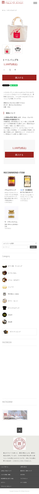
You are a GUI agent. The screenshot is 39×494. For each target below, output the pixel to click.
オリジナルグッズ (12, 10)
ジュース (11, 287)
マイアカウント (24, 478)
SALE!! (10, 315)
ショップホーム (4, 466)
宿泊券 (10, 322)
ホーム (3, 10)
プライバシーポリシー (6, 486)
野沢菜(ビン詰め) (13, 294)
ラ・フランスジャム (11, 222)
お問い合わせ (23, 466)
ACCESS (22, 474)
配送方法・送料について (26, 470)
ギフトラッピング (15, 332)
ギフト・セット (13, 301)
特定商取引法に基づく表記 (7, 478)
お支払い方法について (6, 470)
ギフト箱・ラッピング (15, 266)
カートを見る (23, 482)
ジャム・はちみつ (13, 280)
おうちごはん (12, 273)
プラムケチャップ (10, 190)
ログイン (3, 482)
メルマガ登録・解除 (5, 474)
